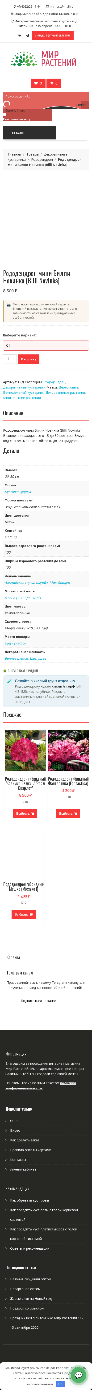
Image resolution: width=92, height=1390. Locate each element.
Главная (14, 154)
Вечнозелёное (16, 658)
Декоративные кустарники (24, 387)
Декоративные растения (65, 392)
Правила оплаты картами (30, 1150)
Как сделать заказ (24, 1140)
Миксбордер (60, 582)
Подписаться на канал (39, 1000)
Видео (15, 1130)
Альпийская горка (19, 582)
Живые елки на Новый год (31, 1298)
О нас (14, 1120)
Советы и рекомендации (29, 1248)
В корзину (28, 359)
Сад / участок (15, 643)
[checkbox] (26, 116)
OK (60, 1384)
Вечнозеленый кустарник (23, 392)
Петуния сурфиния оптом (30, 1279)
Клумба (42, 582)
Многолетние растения (22, 397)
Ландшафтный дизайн (52, 35)
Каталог (18, 132)
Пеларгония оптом (25, 1289)
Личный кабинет (23, 1169)
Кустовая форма (18, 491)
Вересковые (68, 387)
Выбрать (23, 813)
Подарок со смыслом (27, 1308)
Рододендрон (42, 159)
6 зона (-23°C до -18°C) (23, 597)
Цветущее (38, 658)
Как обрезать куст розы (29, 1200)
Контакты (18, 1159)
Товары (32, 154)
